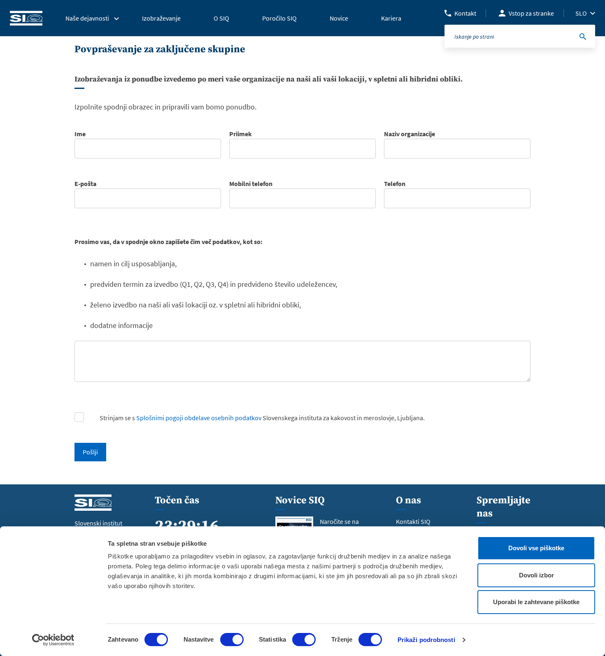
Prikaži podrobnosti (426, 639)
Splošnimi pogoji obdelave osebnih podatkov (198, 418)
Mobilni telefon (250, 183)
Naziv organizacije (409, 134)
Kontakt (465, 13)
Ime (80, 134)
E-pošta (85, 183)
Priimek (240, 134)
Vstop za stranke (531, 13)
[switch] (232, 639)
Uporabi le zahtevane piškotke (536, 601)
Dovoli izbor (536, 575)
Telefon (394, 183)
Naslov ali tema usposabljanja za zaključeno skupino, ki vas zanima (169, 233)
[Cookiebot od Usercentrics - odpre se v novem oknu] (53, 640)
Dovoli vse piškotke (536, 547)
